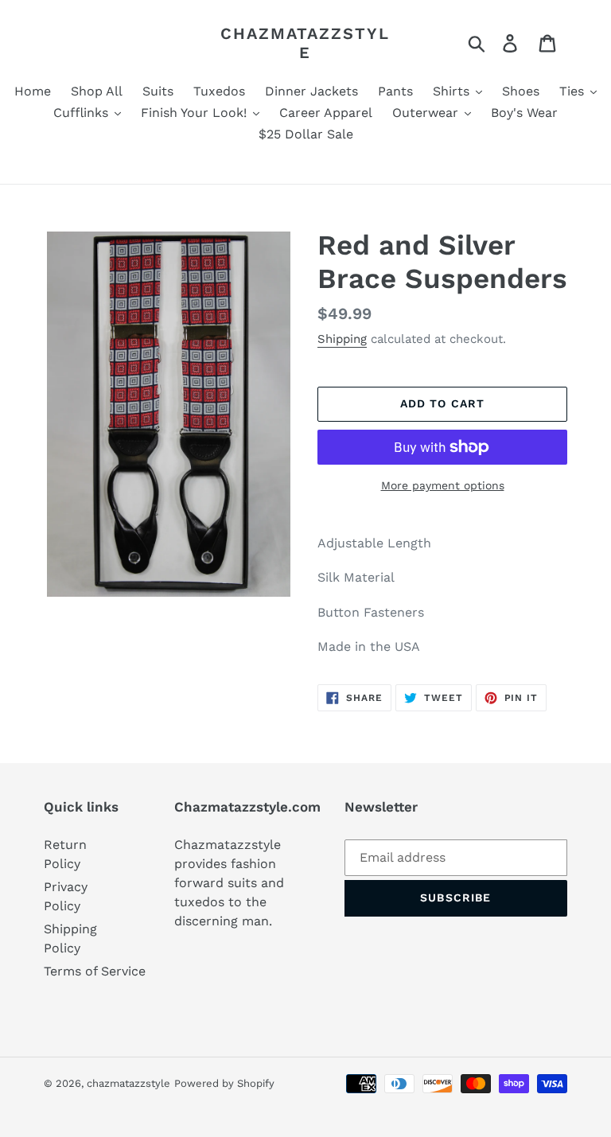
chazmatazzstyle (305, 43)
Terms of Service (95, 971)
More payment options (442, 485)
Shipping (342, 339)
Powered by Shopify (224, 1083)
